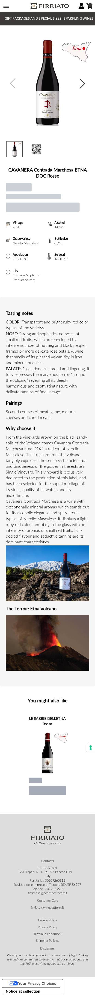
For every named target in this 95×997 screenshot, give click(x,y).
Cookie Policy (47, 920)
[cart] (89, 6)
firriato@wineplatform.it (47, 907)
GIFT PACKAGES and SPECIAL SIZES (33, 18)
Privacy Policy (47, 927)
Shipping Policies (47, 940)
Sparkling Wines (79, 18)
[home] (49, 6)
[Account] (81, 6)
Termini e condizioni (47, 934)
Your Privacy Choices (37, 983)
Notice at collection (23, 991)
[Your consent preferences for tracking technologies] (90, 747)
